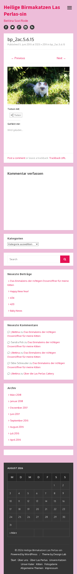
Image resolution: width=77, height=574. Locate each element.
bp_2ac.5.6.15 (57, 44)
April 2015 (15, 439)
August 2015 (17, 426)
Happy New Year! (19, 291)
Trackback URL (57, 157)
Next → (61, 58)
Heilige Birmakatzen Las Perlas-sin (32, 10)
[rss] (32, 27)
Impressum (51, 568)
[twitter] (12, 27)
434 (12, 297)
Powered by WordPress (24, 554)
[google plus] (19, 27)
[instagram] (25, 27)
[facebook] (6, 27)
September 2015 (19, 420)
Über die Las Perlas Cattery (39, 373)
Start (13, 560)
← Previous (18, 58)
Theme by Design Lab (54, 554)
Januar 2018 (16, 401)
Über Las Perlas (39, 560)
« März (13, 532)
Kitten (39, 564)
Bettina (16, 331)
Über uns (23, 560)
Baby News (16, 310)
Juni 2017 (15, 414)
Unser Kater (27, 564)
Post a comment (16, 157)
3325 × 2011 (41, 44)
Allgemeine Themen (32, 568)
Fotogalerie (50, 564)
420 (12, 304)
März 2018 (15, 394)
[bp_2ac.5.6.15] (38, 103)
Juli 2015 (14, 433)
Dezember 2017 (19, 407)
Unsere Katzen (57, 560)
